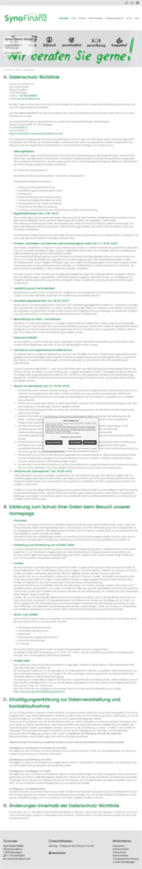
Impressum (94, 448)
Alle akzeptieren (90, 442)
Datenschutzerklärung (83, 448)
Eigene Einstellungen (54, 442)
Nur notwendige (75, 442)
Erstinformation (72, 448)
